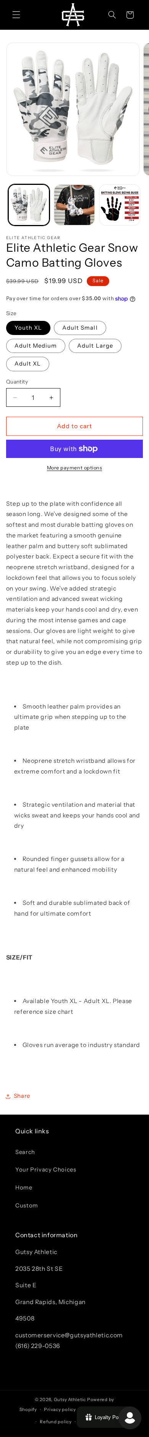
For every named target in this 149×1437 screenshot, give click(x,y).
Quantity (17, 382)
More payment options (74, 468)
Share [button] (22, 1095)
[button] (16, 15)
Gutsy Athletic (70, 1399)
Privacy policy (60, 1409)
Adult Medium (36, 345)
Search (25, 1152)
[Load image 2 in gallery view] (74, 205)
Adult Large (95, 345)
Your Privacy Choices (45, 1169)
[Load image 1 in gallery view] (29, 205)
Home (23, 1187)
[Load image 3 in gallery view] (120, 205)
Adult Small (80, 327)
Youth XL (28, 327)
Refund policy (56, 1421)
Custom (26, 1205)
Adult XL (28, 363)
